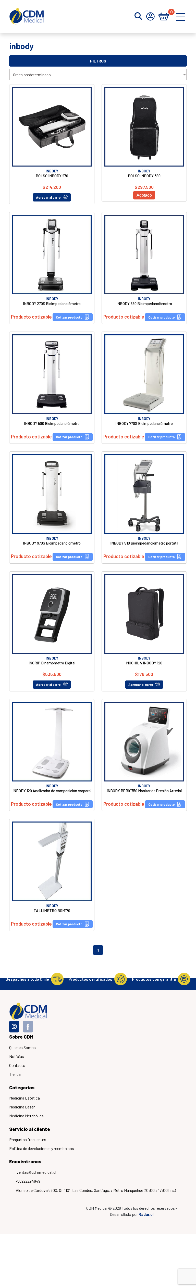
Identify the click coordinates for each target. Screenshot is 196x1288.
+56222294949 (27, 1181)
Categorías (21, 1087)
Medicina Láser (22, 1106)
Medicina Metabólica (26, 1115)
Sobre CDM (21, 1037)
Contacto (17, 1065)
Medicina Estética (24, 1097)
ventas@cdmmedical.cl (36, 1172)
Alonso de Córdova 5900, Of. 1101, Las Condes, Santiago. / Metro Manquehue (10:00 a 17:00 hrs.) (96, 1190)
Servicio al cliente (29, 1129)
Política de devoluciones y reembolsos (41, 1148)
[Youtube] (42, 1026)
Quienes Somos (22, 1047)
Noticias (16, 1056)
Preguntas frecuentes (27, 1139)
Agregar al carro (48, 197)
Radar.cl (146, 1214)
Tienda (15, 1074)
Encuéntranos (25, 1161)
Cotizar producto (69, 317)
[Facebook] (28, 1026)
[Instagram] (14, 1026)
